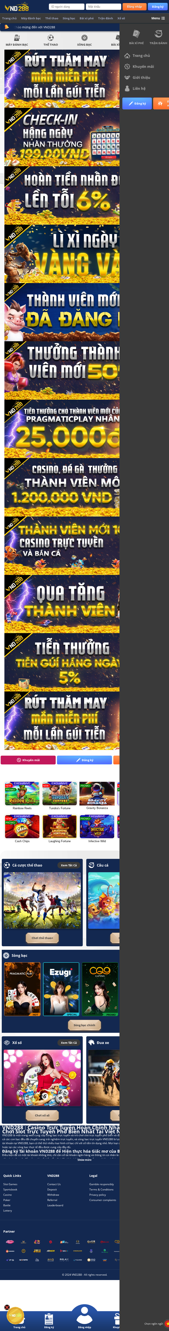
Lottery (7, 1210)
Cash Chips (22, 841)
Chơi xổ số (42, 1115)
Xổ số (121, 18)
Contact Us (54, 1184)
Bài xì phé (136, 43)
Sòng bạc (84, 45)
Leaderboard (55, 1205)
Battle (7, 1205)
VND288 (7, 1135)
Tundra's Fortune (59, 808)
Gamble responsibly (101, 1184)
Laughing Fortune (60, 841)
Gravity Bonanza (97, 808)
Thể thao (51, 45)
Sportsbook (10, 1189)
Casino (7, 1195)
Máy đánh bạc (17, 45)
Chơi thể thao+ (42, 938)
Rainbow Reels (22, 808)
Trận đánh (105, 18)
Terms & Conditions (101, 1189)
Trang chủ (9, 18)
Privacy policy (97, 1195)
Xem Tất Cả (69, 865)
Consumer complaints (102, 1200)
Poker (6, 1200)
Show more (84, 1159)
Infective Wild (97, 841)
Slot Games (10, 1184)
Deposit (52, 1189)
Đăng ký (157, 7)
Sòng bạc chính (84, 1025)
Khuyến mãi (31, 760)
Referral (52, 1200)
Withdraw (53, 1195)
